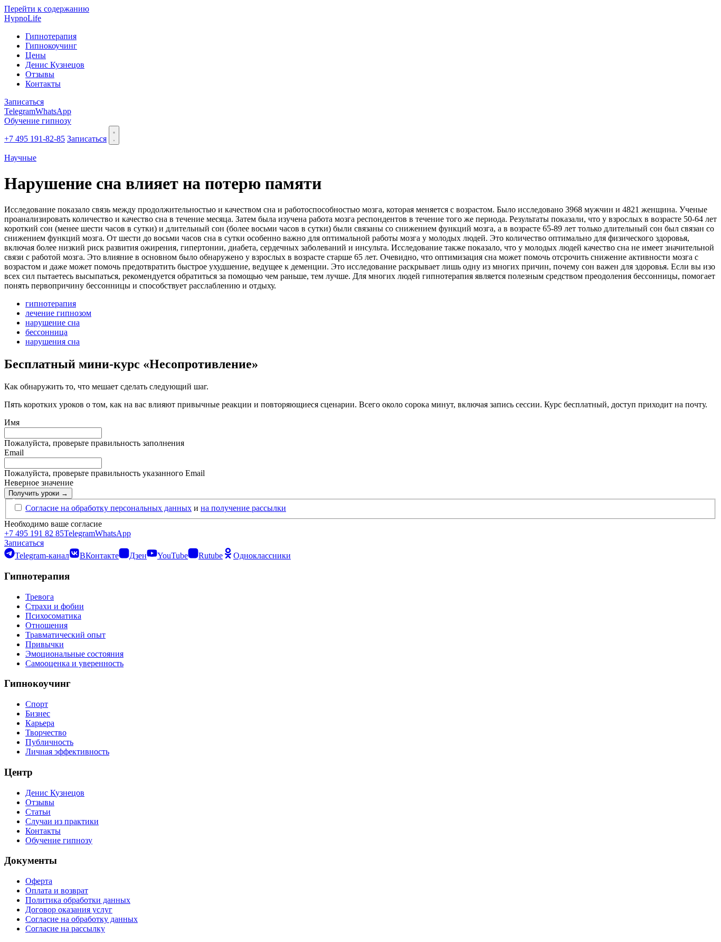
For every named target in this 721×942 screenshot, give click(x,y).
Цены (35, 55)
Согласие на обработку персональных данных (108, 507)
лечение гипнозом (58, 313)
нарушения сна (52, 341)
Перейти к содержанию (46, 8)
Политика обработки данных (77, 900)
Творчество (46, 732)
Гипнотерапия (51, 36)
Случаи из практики (62, 821)
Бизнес (37, 713)
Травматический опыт (65, 634)
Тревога (39, 596)
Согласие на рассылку (65, 928)
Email (14, 452)
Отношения (46, 625)
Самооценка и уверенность (74, 663)
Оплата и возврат (56, 890)
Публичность (49, 742)
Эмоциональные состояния (74, 653)
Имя (12, 422)
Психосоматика (53, 615)
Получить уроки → (38, 493)
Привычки (44, 644)
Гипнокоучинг (51, 45)
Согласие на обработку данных (81, 919)
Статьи (38, 811)
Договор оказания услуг (68, 909)
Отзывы (39, 74)
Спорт (36, 703)
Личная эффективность (67, 751)
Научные (20, 157)
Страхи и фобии (54, 606)
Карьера (39, 723)
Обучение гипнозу (37, 120)
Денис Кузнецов (54, 64)
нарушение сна (52, 322)
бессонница (46, 332)
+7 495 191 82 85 (34, 533)
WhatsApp (53, 111)
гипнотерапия (50, 303)
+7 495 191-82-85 (34, 138)
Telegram (19, 111)
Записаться (24, 101)
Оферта (38, 880)
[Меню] (114, 135)
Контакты (43, 83)
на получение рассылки (243, 507)
